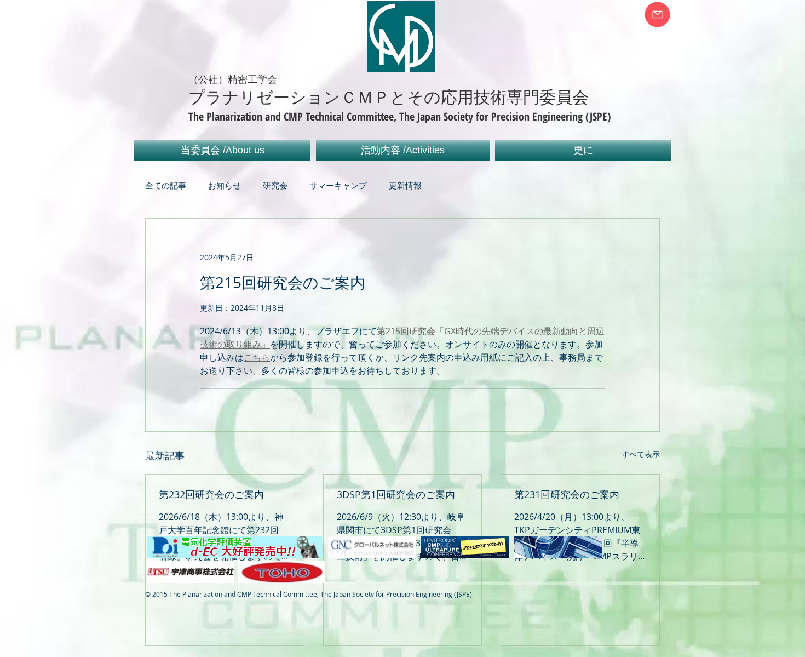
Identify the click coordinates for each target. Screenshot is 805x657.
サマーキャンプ (338, 185)
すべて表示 (641, 454)
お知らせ (224, 185)
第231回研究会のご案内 (566, 494)
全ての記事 (165, 185)
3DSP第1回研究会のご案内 (396, 494)
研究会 (275, 185)
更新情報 (405, 185)
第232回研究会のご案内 (211, 494)
